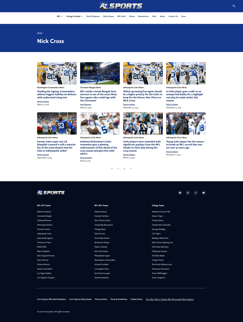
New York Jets (43, 260)
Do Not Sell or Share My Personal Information (170, 299)
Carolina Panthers (101, 216)
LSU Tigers (156, 233)
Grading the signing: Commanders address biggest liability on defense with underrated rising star (56, 94)
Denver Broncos (43, 264)
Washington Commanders (104, 260)
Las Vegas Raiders (44, 273)
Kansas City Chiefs (44, 269)
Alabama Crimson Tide (161, 211)
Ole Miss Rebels (158, 256)
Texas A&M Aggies (159, 273)
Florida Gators (157, 220)
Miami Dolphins (43, 251)
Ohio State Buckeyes (160, 247)
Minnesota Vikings (101, 242)
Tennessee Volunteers (160, 269)
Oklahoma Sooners (159, 251)
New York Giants (101, 251)
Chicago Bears (100, 229)
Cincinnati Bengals (44, 216)
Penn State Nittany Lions (162, 264)
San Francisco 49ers (102, 273)
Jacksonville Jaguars (45, 238)
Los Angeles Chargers (46, 277)
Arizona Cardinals (101, 264)
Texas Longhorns (158, 277)
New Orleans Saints (102, 220)
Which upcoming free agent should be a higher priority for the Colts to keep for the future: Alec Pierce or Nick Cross (142, 96)
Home (39, 33)
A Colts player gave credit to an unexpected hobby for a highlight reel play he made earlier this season (184, 96)
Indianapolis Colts (44, 233)
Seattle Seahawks (101, 277)
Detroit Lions (99, 233)
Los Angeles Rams (101, 269)
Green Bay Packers (102, 238)
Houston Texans (43, 229)
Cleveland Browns (44, 220)
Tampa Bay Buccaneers (103, 225)
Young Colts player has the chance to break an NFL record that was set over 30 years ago (185, 144)
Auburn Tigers (157, 216)
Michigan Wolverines (160, 238)
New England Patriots (46, 256)
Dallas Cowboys (100, 247)
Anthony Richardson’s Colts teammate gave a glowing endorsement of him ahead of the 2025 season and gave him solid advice (98, 147)
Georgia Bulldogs (159, 229)
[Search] (234, 6)
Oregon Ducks (158, 260)
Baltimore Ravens (44, 211)
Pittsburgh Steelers (45, 225)
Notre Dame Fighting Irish (162, 242)
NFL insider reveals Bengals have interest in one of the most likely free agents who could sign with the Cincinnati (98, 96)
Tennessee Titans (44, 242)
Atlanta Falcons (100, 211)
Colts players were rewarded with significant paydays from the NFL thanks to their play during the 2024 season (142, 146)
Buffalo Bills (42, 247)
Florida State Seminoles (161, 225)
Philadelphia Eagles (102, 256)
